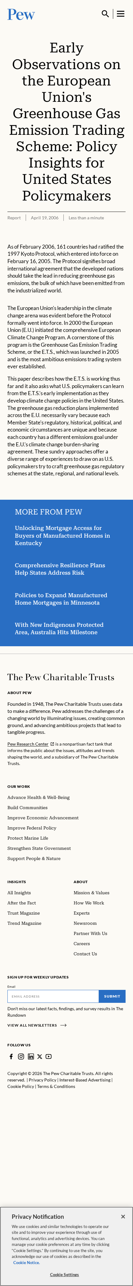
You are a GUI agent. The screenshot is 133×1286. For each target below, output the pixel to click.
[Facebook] (11, 1056)
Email (11, 986)
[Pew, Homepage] (21, 13)
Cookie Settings (64, 1274)
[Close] (123, 1216)
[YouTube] (48, 1056)
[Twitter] (39, 1056)
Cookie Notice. (26, 1262)
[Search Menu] (105, 14)
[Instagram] (21, 1056)
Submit (112, 996)
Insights (16, 881)
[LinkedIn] (31, 1056)
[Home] (60, 677)
